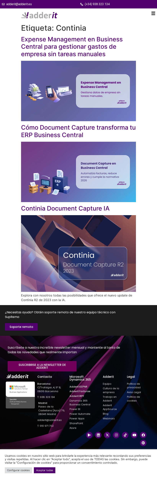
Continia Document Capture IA (65, 208)
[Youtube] (134, 435)
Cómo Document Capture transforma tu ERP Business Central (78, 131)
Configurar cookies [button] (18, 470)
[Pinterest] (143, 443)
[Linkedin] (98, 435)
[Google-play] (89, 435)
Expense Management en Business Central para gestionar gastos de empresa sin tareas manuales (72, 46)
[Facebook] (143, 435)
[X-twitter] (107, 435)
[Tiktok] (125, 435)
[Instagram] (116, 435)
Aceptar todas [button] (44, 470)
